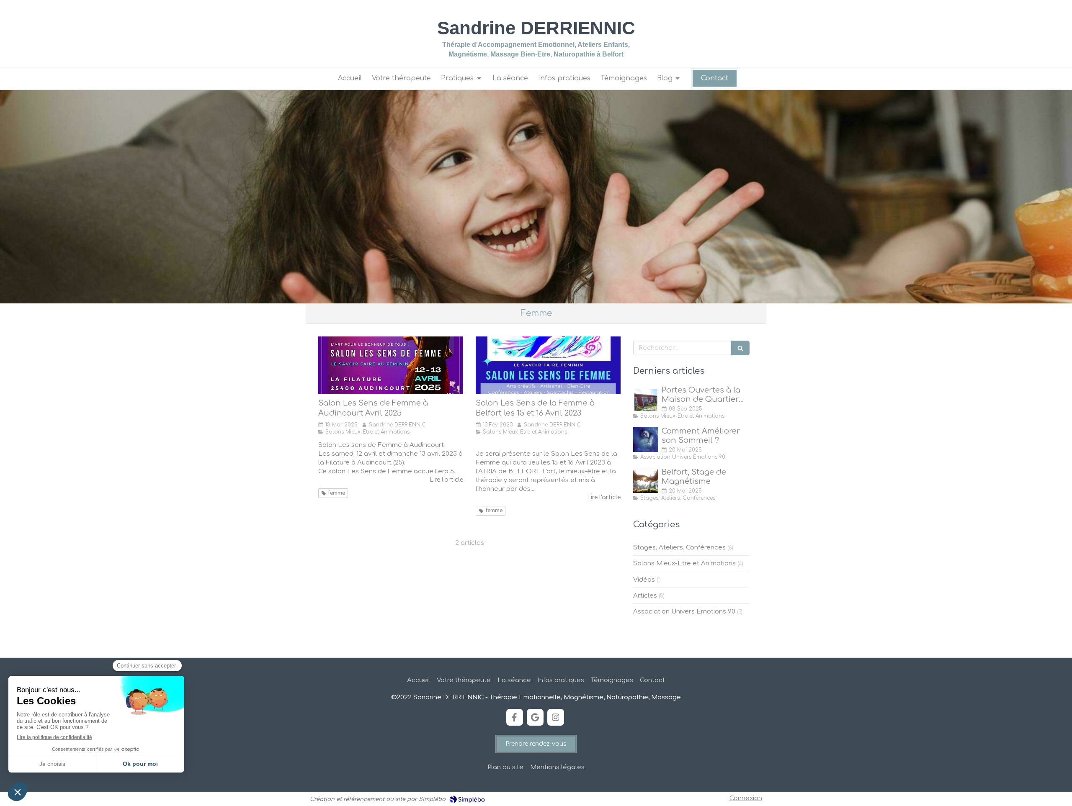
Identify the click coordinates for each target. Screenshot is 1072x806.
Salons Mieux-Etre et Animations (684, 563)
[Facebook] (514, 717)
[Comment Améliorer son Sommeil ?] (645, 439)
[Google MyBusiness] (535, 717)
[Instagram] (555, 717)
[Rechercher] (740, 348)
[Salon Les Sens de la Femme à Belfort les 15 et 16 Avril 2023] (548, 365)
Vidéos (644, 579)
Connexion (745, 798)
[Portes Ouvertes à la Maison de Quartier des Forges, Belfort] (645, 398)
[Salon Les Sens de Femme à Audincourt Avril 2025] (390, 365)
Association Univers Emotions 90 (684, 611)
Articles (645, 595)
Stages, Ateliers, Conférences (679, 547)
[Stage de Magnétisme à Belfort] (645, 480)
